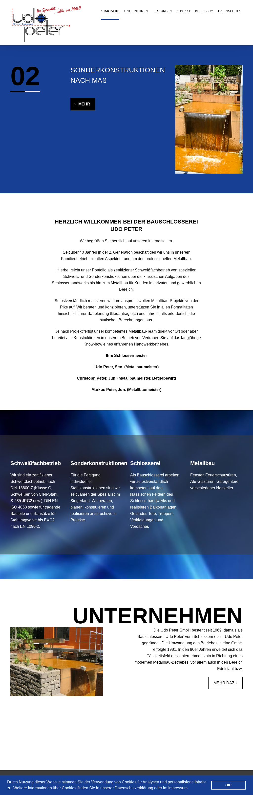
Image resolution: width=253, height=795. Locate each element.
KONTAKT (183, 11)
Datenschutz (229, 11)
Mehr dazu (225, 683)
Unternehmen (136, 11)
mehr (84, 104)
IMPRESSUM (204, 11)
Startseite (110, 11)
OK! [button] (228, 785)
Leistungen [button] (162, 11)
